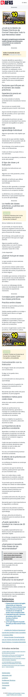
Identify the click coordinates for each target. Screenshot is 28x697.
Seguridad (5, 683)
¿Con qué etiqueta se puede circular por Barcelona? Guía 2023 (15, 623)
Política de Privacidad (14, 693)
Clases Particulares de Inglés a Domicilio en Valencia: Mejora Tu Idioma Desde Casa (16, 605)
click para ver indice (15, 54)
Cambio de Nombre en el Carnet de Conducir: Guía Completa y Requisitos (13, 659)
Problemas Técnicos (8, 680)
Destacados (6, 673)
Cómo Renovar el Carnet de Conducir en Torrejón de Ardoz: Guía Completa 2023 (15, 611)
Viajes (4, 688)
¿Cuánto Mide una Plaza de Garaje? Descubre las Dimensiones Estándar (13, 652)
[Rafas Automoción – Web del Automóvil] (7, 2)
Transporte (5, 685)
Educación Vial (7, 675)
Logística (5, 678)
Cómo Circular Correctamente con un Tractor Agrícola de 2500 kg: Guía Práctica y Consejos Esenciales (14, 639)
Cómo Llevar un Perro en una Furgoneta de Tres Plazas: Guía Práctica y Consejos (13, 655)
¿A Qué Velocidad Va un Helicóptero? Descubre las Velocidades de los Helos (11, 662)
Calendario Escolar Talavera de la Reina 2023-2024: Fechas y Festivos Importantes (15, 617)
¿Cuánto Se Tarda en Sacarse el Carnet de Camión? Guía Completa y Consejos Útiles (14, 632)
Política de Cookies (16, 695)
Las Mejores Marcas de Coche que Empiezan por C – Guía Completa (13, 666)
